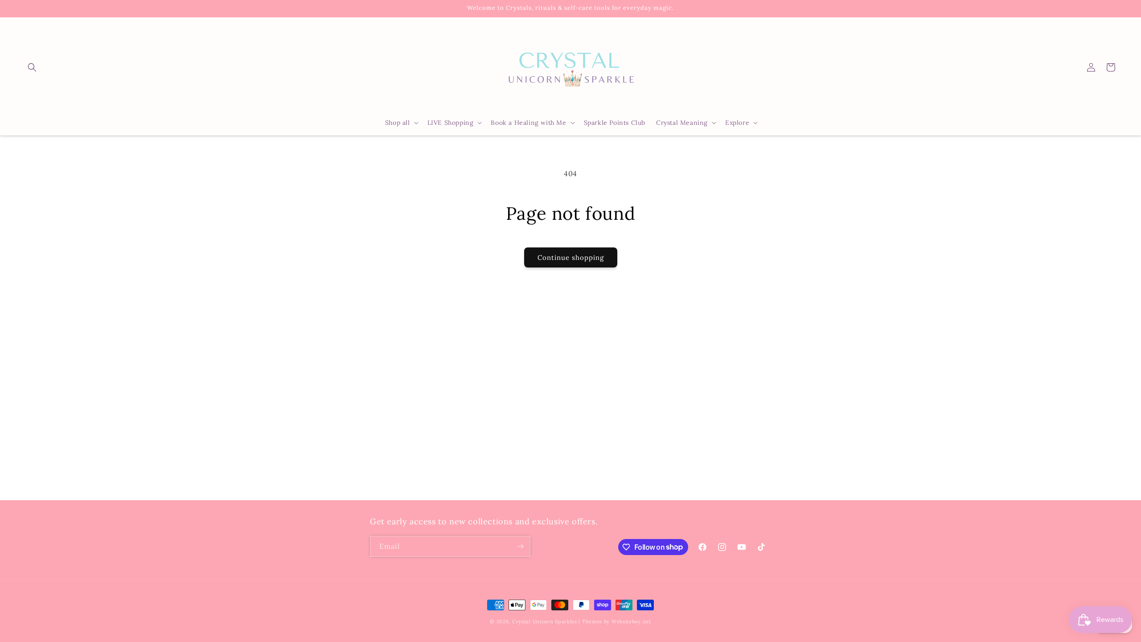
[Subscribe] (520, 546)
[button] (32, 67)
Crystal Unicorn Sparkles (544, 621)
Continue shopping (571, 257)
